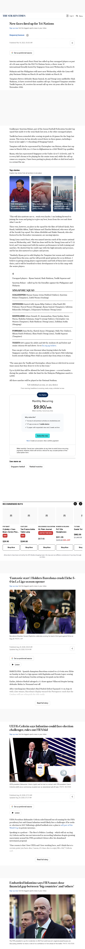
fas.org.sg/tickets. (49, 345)
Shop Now (11, 547)
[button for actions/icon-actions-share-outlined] (72, 43)
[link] (14, 15)
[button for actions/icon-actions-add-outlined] (27, 35)
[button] (70, 16)
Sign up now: (14, 28)
